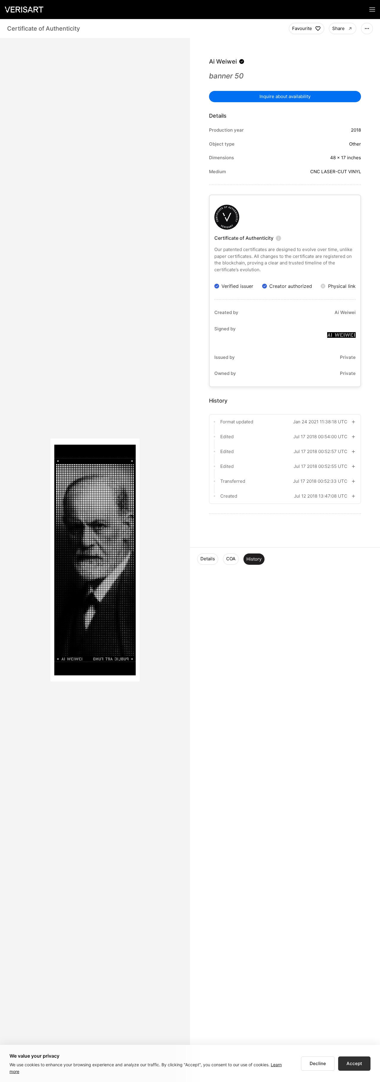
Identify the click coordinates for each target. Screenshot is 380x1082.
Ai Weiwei (223, 61)
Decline (318, 1063)
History (254, 559)
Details (207, 558)
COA (230, 558)
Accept (354, 1063)
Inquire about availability (285, 96)
